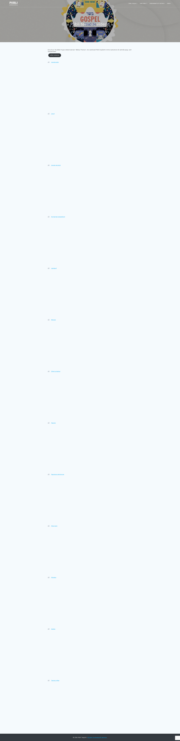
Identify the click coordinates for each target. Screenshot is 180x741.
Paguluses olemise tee (57, 474)
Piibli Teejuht (133, 3)
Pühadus (53, 577)
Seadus (53, 629)
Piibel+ (169, 3)
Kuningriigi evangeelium (58, 217)
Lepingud (54, 268)
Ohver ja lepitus (55, 371)
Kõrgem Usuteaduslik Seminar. (97, 737)
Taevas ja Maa (55, 680)
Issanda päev (55, 62)
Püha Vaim (54, 526)
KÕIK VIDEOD (54, 55)
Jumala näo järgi (56, 165)
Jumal (52, 113)
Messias (53, 320)
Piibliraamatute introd (157, 3)
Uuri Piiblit (143, 3)
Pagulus (53, 423)
